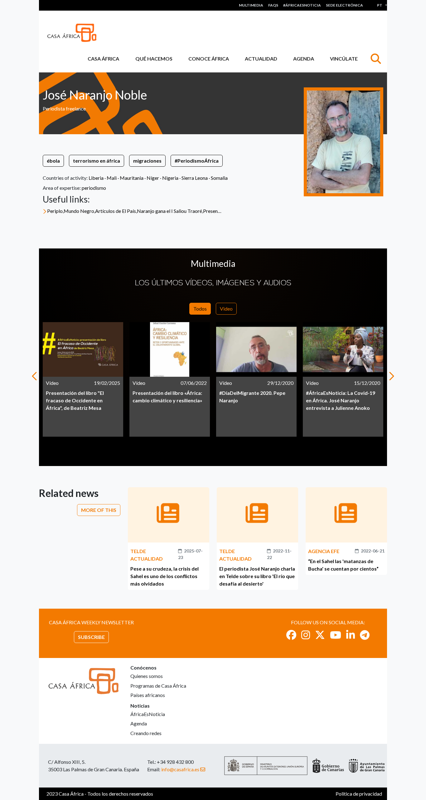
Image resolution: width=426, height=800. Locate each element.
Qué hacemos (153, 58)
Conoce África (208, 58)
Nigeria (170, 178)
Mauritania (131, 178)
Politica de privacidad (359, 794)
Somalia (219, 178)
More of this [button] (98, 510)
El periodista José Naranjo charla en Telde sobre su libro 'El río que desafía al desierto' (257, 576)
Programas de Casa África (158, 686)
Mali (112, 178)
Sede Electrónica (344, 5)
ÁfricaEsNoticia (147, 714)
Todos (200, 309)
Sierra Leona (195, 178)
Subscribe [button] (91, 637)
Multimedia (251, 5)
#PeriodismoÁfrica (197, 161)
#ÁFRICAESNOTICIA (302, 5)
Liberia (96, 178)
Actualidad (261, 58)
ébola (53, 161)
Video (226, 309)
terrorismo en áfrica (96, 161)
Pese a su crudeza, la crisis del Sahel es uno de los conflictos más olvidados (164, 576)
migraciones (147, 161)
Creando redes (146, 733)
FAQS (273, 5)
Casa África (103, 58)
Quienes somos (146, 676)
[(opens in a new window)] (291, 635)
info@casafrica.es (180, 769)
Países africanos (147, 695)
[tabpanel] (83, 379)
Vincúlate (344, 58)
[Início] (74, 32)
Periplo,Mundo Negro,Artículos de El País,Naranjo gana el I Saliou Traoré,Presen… (134, 211)
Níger (153, 178)
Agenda (303, 58)
